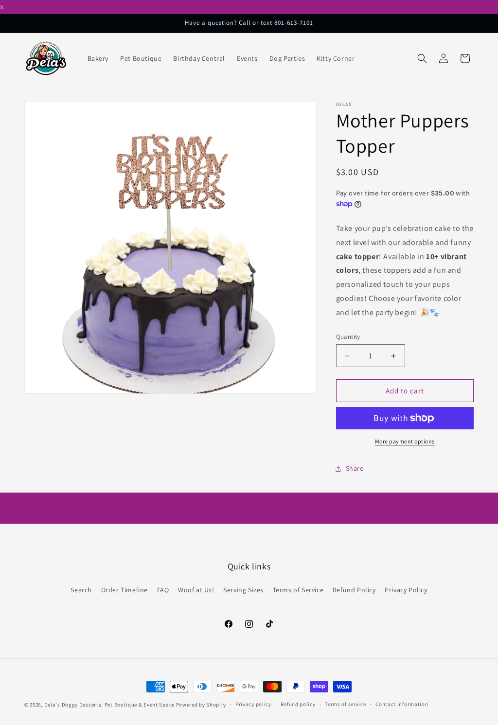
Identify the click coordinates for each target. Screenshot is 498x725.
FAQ (163, 589)
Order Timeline (124, 589)
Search (81, 589)
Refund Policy (354, 589)
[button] (422, 58)
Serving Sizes (243, 589)
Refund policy (298, 704)
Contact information (401, 704)
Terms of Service (298, 589)
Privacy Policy (406, 589)
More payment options (405, 441)
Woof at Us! (196, 589)
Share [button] (355, 468)
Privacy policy (253, 704)
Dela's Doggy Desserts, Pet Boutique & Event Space (109, 704)
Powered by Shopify (201, 704)
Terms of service (345, 704)
